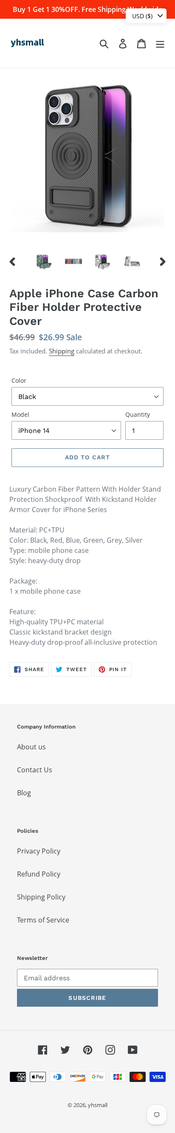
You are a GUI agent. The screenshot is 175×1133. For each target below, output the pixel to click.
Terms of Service (43, 920)
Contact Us (34, 769)
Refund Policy (38, 874)
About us (31, 747)
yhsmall (97, 1105)
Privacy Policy (38, 851)
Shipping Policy (41, 897)
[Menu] (160, 43)
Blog (24, 792)
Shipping (61, 351)
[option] (44, 261)
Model (20, 414)
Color (18, 380)
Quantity (137, 414)
